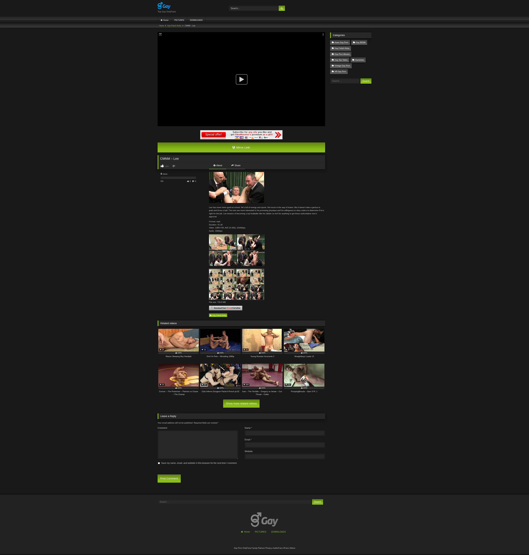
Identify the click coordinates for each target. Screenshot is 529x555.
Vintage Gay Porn (342, 66)
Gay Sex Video (341, 60)
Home (165, 20)
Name (248, 428)
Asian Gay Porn (341, 42)
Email (248, 439)
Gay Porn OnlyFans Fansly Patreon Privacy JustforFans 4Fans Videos (264, 548)
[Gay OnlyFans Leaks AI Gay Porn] (164, 6)
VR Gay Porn (340, 71)
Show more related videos (241, 403)
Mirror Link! (242, 147)
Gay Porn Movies (342, 54)
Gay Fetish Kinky (174, 26)
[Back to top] (520, 546)
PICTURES (179, 20)
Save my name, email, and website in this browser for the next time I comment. (199, 463)
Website (249, 451)
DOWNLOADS (196, 20)
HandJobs (359, 60)
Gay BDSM (360, 42)
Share (237, 165)
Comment (162, 428)
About (219, 165)
